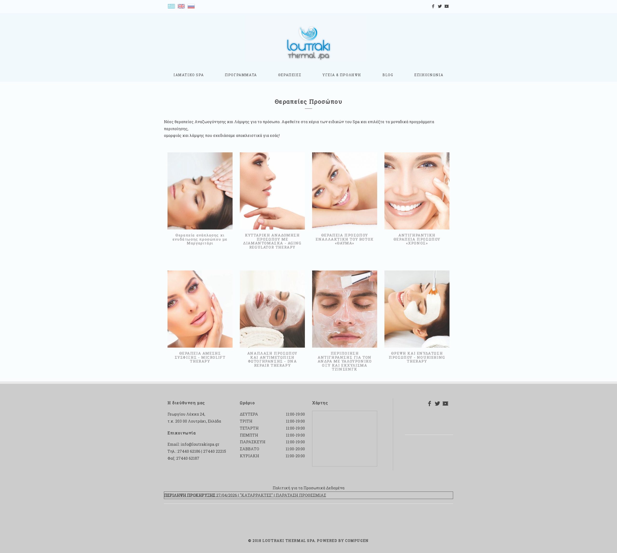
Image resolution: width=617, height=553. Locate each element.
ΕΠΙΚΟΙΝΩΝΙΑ (428, 75)
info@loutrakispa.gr (200, 444)
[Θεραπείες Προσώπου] (171, 5)
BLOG (387, 75)
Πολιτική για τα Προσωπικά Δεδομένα (308, 487)
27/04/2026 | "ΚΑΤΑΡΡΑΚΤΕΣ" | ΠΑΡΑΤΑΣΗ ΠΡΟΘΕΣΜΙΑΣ (245, 495)
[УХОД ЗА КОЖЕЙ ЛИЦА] (191, 5)
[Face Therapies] (181, 5)
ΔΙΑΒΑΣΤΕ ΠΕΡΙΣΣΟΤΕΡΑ (198, 200)
